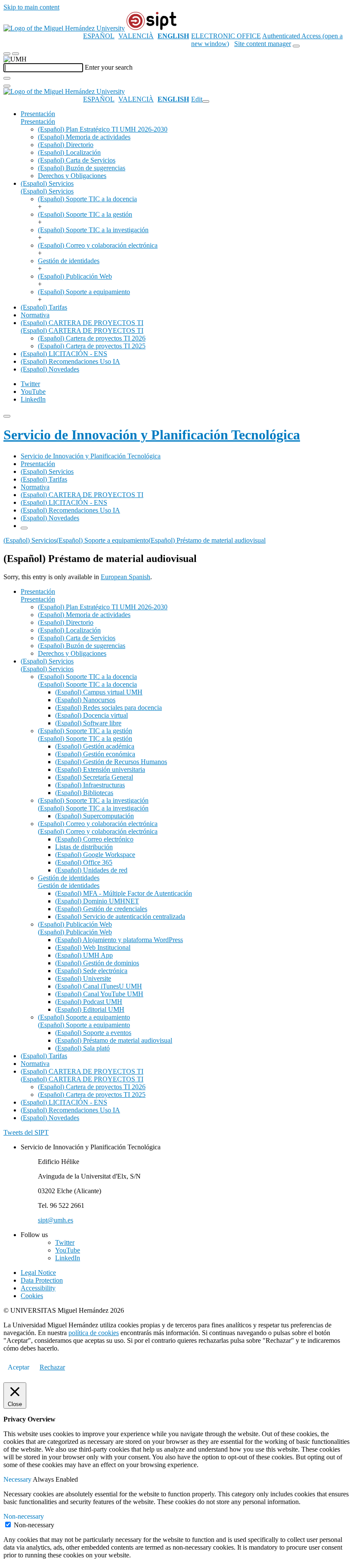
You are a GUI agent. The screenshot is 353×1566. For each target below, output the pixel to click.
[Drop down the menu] (15, 53)
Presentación (38, 113)
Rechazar (52, 1367)
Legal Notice (38, 1272)
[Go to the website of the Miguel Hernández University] (64, 28)
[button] (38, 121)
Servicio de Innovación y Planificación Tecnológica (151, 434)
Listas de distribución (84, 847)
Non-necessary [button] (23, 1516)
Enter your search (109, 67)
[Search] (6, 78)
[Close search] (6, 86)
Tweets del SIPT (26, 1132)
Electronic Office (226, 36)
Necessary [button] (18, 1479)
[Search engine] (296, 46)
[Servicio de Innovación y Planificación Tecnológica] (151, 28)
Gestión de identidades (68, 260)
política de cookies (93, 1332)
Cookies (32, 1295)
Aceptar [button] (18, 1367)
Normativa (35, 315)
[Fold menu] (205, 101)
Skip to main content (31, 7)
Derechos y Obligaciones (72, 175)
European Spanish (125, 576)
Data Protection (42, 1280)
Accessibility (38, 1288)
